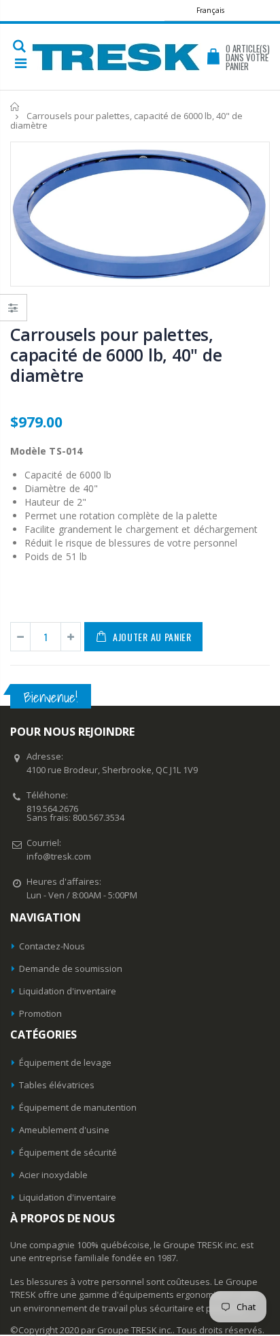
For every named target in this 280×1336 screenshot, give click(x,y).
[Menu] (21, 63)
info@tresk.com (59, 856)
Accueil (15, 106)
